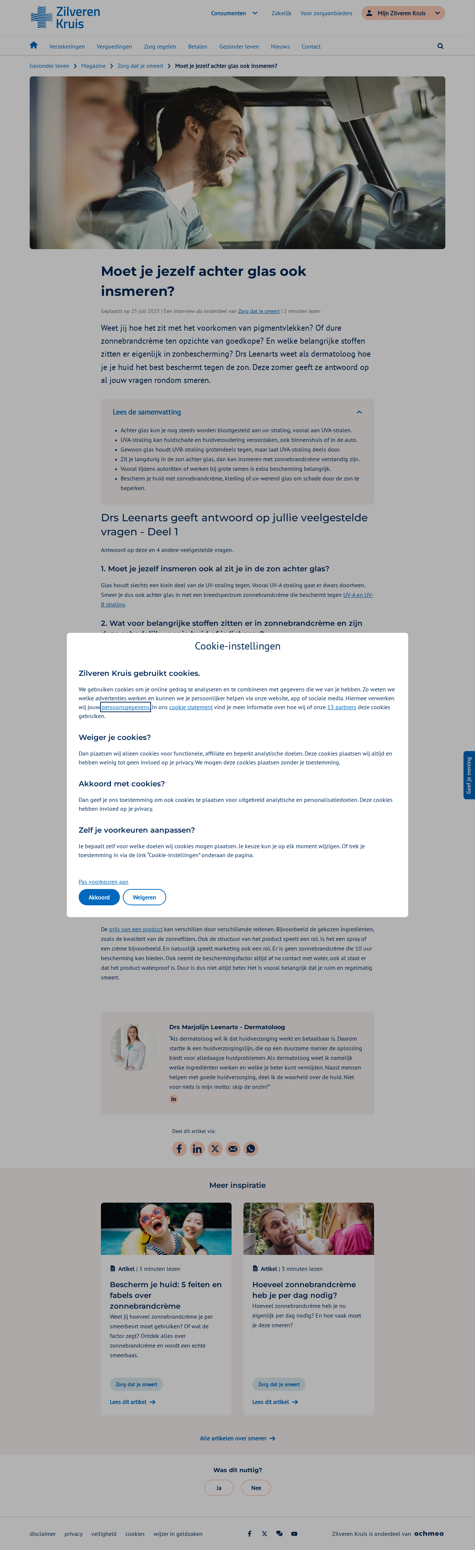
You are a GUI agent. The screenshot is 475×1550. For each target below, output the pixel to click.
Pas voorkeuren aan (103, 881)
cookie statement (191, 707)
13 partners (341, 707)
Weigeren (144, 897)
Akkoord (99, 897)
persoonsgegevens (126, 707)
